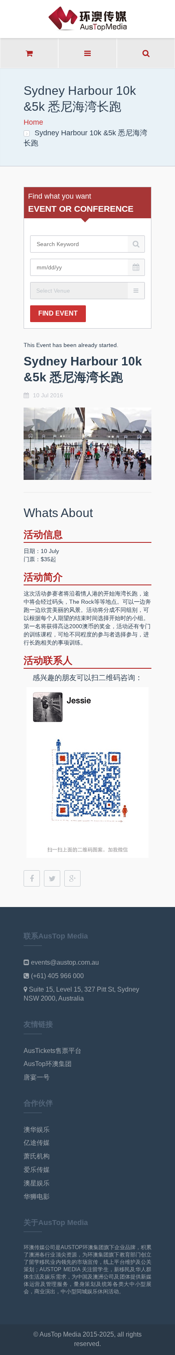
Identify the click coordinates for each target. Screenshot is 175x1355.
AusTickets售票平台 (52, 1050)
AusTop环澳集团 (48, 1063)
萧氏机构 (37, 1156)
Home (33, 122)
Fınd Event (58, 313)
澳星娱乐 (37, 1183)
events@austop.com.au (65, 962)
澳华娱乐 (37, 1129)
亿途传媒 (37, 1142)
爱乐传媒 (37, 1169)
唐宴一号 (37, 1077)
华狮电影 (37, 1196)
